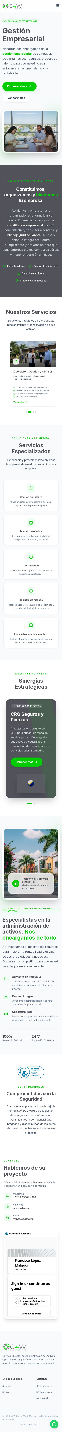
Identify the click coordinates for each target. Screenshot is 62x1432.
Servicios (7, 1386)
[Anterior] (7, 751)
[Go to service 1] (26, 412)
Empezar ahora (17, 86)
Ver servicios (16, 97)
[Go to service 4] (35, 412)
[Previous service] (7, 376)
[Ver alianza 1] (29, 803)
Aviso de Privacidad (31, 1424)
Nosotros (6, 1392)
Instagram (46, 1392)
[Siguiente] (54, 751)
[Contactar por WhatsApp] (54, 1424)
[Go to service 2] (30, 412)
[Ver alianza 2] (34, 803)
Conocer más (24, 762)
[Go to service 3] (33, 412)
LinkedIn (45, 1398)
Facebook (46, 1386)
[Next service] (54, 376)
